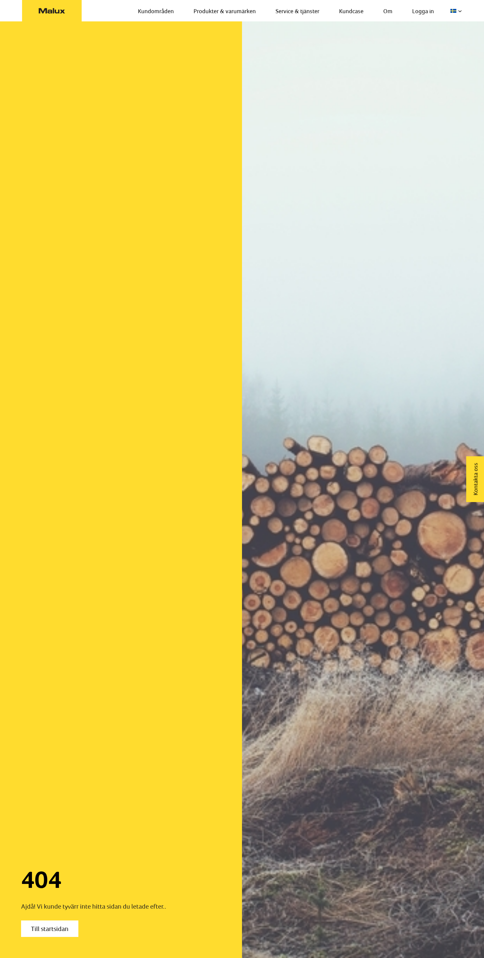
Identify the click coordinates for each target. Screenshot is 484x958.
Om (387, 11)
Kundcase (351, 11)
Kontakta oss (475, 479)
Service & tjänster (297, 11)
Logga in (423, 11)
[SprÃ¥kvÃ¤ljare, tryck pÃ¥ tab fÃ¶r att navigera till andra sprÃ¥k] (456, 11)
